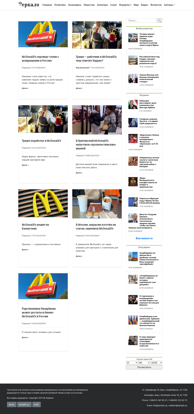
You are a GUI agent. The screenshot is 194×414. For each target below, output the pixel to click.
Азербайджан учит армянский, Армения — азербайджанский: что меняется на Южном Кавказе (149, 320)
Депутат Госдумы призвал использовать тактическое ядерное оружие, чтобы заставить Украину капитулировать (142, 221)
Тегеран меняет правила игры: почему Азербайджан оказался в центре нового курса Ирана (148, 39)
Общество (89, 4)
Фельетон (156, 4)
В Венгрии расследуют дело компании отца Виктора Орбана (147, 104)
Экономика (74, 4)
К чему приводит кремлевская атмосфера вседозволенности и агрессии (149, 341)
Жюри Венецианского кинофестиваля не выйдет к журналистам (148, 182)
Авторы (168, 4)
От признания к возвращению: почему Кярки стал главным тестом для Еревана (149, 300)
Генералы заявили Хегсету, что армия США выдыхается (148, 121)
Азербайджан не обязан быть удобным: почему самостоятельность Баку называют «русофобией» (149, 258)
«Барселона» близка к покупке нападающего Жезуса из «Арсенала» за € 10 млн (149, 140)
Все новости (144, 238)
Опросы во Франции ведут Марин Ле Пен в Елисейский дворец (149, 200)
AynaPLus (24, 404)
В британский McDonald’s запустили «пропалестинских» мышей (96, 144)
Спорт (113, 4)
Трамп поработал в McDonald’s (41, 140)
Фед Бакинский (82, 68)
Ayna (11, 404)
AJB (36, 404)
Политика (60, 4)
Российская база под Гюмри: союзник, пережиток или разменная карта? (149, 60)
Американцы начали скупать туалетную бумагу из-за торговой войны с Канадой (149, 162)
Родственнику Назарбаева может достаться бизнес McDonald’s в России (39, 312)
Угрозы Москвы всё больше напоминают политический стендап (149, 78)
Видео (144, 4)
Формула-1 (125, 4)
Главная (47, 4)
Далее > (25, 88)
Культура (102, 4)
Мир (136, 4)
